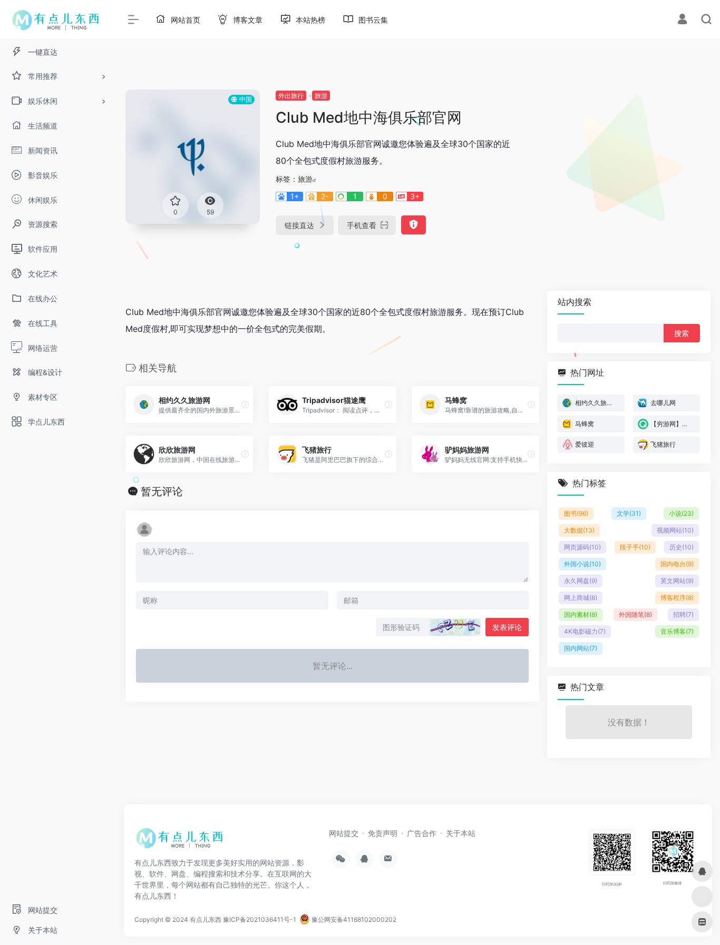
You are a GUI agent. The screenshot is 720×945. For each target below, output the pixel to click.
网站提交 (343, 833)
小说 (681, 513)
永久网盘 (580, 581)
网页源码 (582, 547)
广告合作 (421, 833)
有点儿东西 (205, 919)
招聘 (683, 614)
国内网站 (580, 648)
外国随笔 (635, 614)
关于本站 (460, 833)
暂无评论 (162, 491)
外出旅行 (291, 96)
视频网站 (675, 530)
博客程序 (677, 598)
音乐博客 (677, 631)
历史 (681, 547)
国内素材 (580, 614)
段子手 (635, 547)
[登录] (682, 20)
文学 (629, 513)
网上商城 (580, 598)
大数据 (579, 530)
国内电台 (677, 564)
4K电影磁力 (585, 631)
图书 (576, 513)
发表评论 (507, 627)
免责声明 (382, 833)
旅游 (321, 96)
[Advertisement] (618, 163)
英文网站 (677, 581)
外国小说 (582, 564)
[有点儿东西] (181, 841)
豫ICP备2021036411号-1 (259, 919)
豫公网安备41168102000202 (353, 919)
